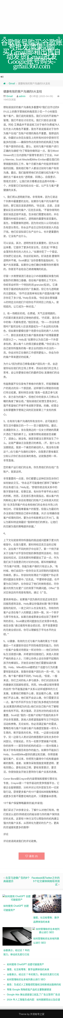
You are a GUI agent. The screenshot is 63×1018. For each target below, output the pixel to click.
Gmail (12, 83)
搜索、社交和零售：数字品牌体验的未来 (28, 969)
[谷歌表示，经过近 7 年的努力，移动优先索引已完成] (17, 936)
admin (22, 96)
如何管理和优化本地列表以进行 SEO (26, 979)
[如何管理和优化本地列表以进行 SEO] (46, 930)
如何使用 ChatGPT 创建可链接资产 (25, 964)
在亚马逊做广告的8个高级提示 (16, 879)
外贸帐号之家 (37, 1014)
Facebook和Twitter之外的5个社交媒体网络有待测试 (46, 881)
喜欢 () (33, 856)
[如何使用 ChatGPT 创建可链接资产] (17, 897)
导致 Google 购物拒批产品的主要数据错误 (29, 989)
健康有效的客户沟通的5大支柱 (22, 91)
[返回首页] (4, 83)
